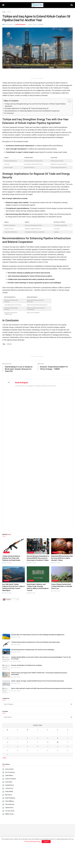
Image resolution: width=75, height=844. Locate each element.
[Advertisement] (37, 73)
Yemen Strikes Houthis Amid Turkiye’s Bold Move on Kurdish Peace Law (61, 586)
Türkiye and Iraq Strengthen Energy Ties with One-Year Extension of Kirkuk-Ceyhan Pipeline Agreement (35, 105)
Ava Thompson (10, 772)
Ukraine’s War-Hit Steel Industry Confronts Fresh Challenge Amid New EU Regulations (37, 634)
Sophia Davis (9, 807)
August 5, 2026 (32, 24)
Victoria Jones (9, 811)
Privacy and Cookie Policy (32, 841)
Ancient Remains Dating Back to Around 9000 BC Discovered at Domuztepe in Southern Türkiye (38, 558)
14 (47, 742)
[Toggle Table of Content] (68, 101)
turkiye (9, 344)
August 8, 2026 (31, 593)
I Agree (46, 841)
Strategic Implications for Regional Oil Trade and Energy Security (26, 108)
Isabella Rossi (9, 785)
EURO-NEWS (9, 791)
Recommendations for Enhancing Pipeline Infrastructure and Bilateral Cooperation (32, 111)
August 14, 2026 (7, 562)
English (8, 599)
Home (3, 12)
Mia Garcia (8, 795)
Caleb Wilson (9, 775)
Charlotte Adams (10, 778)
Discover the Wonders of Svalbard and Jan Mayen (26, 665)
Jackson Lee (9, 788)
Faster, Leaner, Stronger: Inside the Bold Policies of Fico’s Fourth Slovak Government (37, 681)
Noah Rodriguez (20, 24)
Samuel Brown (9, 804)
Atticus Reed (9, 769)
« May (4, 758)
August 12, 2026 (32, 562)
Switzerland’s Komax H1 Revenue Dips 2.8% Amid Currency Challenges (32, 649)
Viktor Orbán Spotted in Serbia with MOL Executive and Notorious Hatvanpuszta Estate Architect (41, 688)
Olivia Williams (9, 801)
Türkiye (9, 12)
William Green (9, 814)
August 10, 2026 (56, 562)
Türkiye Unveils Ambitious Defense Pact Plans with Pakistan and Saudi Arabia (11, 558)
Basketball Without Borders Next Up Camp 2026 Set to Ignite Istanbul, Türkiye (62, 558)
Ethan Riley (8, 782)
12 (27, 742)
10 (7, 742)
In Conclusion (9, 113)
